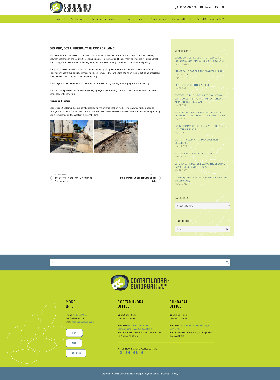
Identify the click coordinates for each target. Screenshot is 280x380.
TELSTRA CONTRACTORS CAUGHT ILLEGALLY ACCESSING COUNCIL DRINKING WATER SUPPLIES (200, 114)
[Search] (227, 262)
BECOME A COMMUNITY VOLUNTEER (193, 153)
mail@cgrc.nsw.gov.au (83, 322)
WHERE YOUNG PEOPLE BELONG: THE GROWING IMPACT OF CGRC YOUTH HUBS (200, 165)
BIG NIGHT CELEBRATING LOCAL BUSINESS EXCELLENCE (197, 141)
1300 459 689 (80, 315)
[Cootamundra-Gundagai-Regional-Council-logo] (71, 7)
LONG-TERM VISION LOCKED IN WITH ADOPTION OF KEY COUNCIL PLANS (202, 127)
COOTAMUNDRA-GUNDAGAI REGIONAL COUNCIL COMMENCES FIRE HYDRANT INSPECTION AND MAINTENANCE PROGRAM (199, 99)
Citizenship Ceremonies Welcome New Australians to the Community (201, 179)
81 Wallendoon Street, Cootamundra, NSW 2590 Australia (135, 327)
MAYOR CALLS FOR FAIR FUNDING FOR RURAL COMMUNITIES (198, 72)
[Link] (216, 7)
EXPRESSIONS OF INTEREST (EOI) (192, 85)
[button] (223, 7)
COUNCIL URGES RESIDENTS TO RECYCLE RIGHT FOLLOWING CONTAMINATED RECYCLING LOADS (199, 59)
